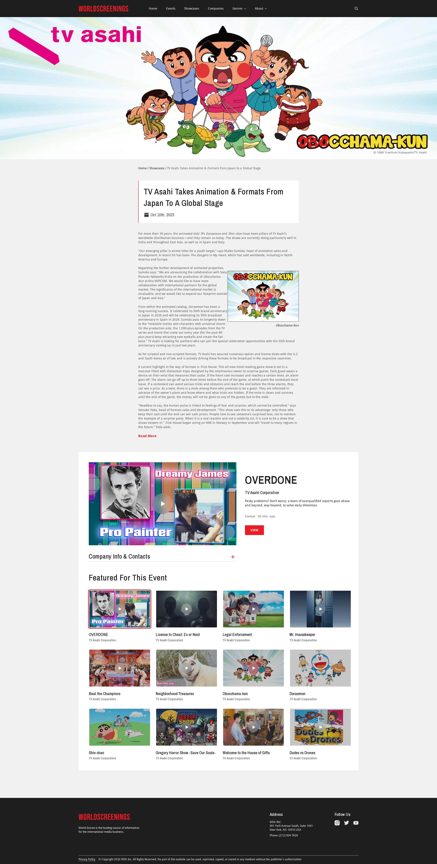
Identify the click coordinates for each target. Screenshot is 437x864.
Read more (147, 436)
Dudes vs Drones (302, 752)
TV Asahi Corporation (262, 492)
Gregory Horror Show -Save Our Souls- (186, 752)
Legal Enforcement (237, 634)
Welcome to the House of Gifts (246, 752)
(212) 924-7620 (288, 835)
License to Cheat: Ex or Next (178, 634)
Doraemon (297, 693)
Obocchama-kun (235, 693)
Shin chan (96, 752)
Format (250, 516)
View (254, 530)
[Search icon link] (356, 8)
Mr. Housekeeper (302, 634)
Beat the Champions (104, 693)
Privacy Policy (87, 859)
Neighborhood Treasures (175, 693)
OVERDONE (271, 479)
